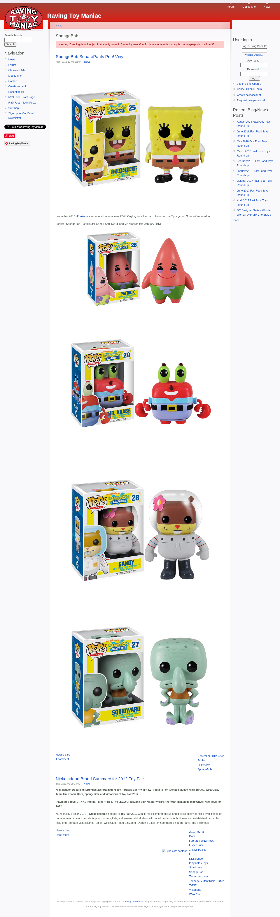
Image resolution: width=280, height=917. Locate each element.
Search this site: (13, 35)
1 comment (62, 759)
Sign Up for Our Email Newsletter (21, 115)
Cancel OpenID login (249, 89)
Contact (13, 81)
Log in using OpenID (249, 83)
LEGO (192, 854)
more (236, 220)
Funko (201, 760)
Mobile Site (249, 6)
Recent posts (16, 91)
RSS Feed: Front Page (21, 97)
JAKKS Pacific (197, 849)
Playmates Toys (198, 863)
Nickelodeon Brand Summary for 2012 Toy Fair (100, 778)
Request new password (251, 100)
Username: (254, 60)
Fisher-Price (196, 845)
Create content (17, 86)
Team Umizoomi (198, 876)
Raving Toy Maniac (134, 901)
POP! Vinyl (204, 765)
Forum (230, 6)
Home (59, 25)
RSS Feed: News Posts (22, 102)
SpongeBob (205, 769)
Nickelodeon (196, 858)
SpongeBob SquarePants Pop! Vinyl (90, 56)
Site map (13, 108)
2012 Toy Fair (197, 831)
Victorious (195, 889)
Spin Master (196, 867)
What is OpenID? (254, 54)
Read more (62, 834)
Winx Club (195, 894)
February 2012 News (201, 840)
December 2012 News (211, 756)
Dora (192, 836)
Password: (254, 69)
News (267, 6)
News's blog (63, 754)
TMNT (192, 885)
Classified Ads (16, 70)
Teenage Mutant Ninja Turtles (206, 881)
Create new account (249, 95)
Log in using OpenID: (254, 46)
